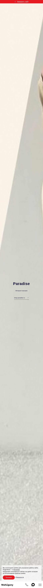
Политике (17, 569)
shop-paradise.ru (19, 298)
